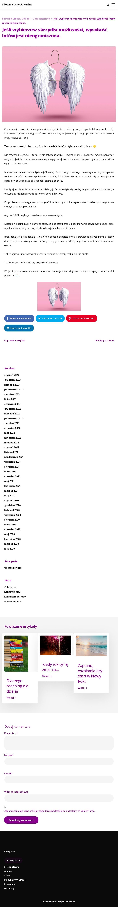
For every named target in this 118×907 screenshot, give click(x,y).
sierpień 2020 (12, 519)
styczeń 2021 (11, 500)
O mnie (8, 871)
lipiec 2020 (10, 524)
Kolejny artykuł (105, 340)
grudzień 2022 (12, 408)
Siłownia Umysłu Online (17, 4)
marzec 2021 (11, 490)
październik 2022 (14, 418)
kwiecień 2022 (12, 437)
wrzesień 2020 (12, 515)
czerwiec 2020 (12, 529)
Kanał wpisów (12, 591)
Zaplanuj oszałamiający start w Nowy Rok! (90, 673)
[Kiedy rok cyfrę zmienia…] (55, 645)
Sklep (7, 875)
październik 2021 (14, 457)
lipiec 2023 (10, 399)
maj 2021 (9, 481)
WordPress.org (12, 601)
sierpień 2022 (12, 423)
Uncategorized (13, 567)
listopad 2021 (12, 452)
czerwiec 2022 (12, 428)
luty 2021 (9, 495)
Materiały (9, 888)
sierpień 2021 (12, 466)
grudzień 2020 (12, 505)
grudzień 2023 (12, 379)
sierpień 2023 (12, 394)
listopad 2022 (12, 413)
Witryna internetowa (16, 792)
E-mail (8, 773)
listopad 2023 (12, 384)
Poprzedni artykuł (14, 340)
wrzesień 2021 (12, 461)
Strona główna (11, 867)
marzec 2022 (11, 442)
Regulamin (9, 884)
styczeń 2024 (11, 375)
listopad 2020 (12, 510)
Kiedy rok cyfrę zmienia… (55, 667)
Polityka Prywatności (15, 879)
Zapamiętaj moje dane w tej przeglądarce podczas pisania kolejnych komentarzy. (49, 811)
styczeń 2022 (11, 447)
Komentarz (11, 733)
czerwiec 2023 (12, 404)
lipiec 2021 (10, 471)
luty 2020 (9, 548)
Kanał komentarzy (15, 596)
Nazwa (9, 755)
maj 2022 (9, 432)
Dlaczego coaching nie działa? (17, 686)
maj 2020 (9, 534)
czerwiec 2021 (12, 476)
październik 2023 (14, 389)
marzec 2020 (11, 543)
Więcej (10, 698)
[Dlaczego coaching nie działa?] (16, 653)
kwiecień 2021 (12, 486)
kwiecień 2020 (12, 539)
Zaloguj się (10, 587)
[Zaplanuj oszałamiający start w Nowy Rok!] (91, 645)
